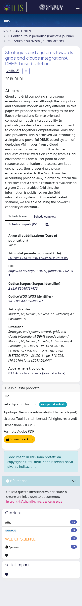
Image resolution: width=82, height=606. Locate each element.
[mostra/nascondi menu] (78, 7)
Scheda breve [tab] (17, 216)
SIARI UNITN (22, 31)
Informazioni (18, 481)
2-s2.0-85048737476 (23, 288)
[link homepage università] (51, 7)
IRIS (5, 31)
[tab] (47, 224)
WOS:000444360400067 (25, 301)
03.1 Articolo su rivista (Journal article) (35, 41)
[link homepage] (14, 7)
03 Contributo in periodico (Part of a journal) (40, 36)
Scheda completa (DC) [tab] (23, 224)
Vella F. (12, 70)
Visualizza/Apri (21, 439)
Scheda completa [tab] (44, 216)
